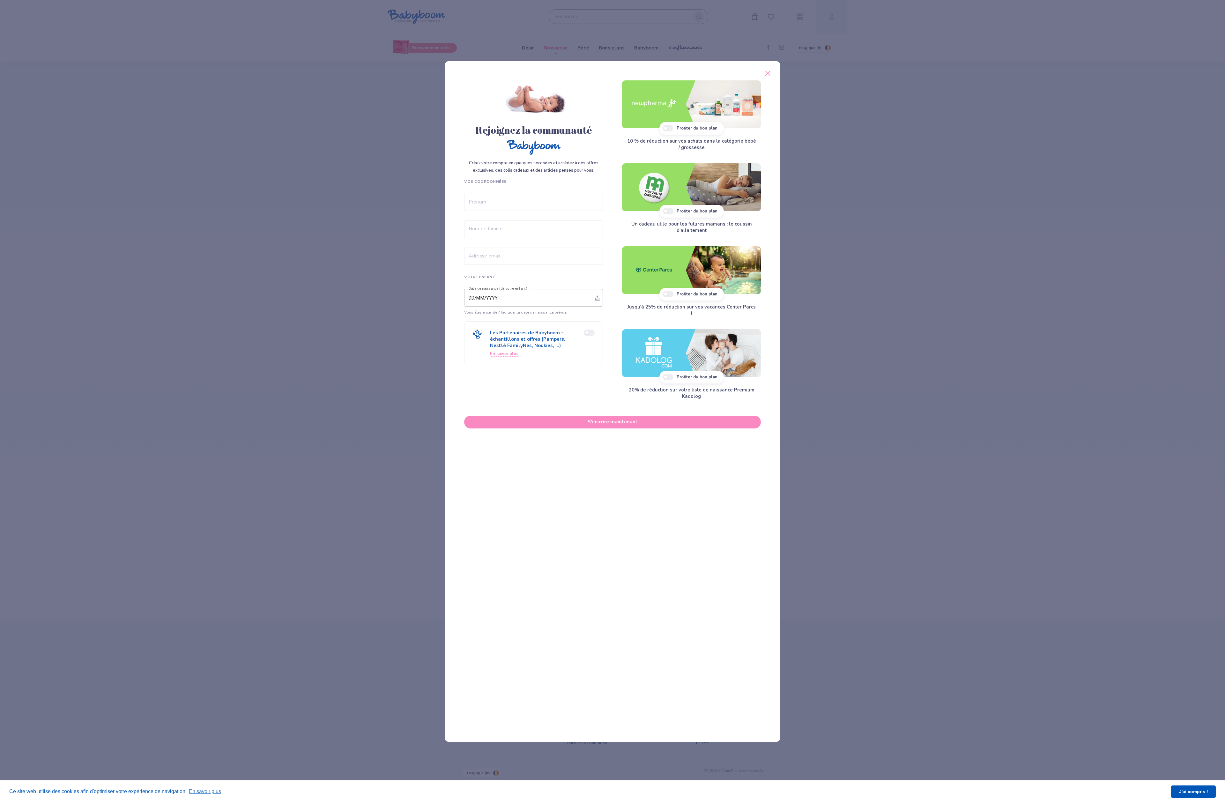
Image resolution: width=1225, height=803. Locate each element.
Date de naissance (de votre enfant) (498, 288)
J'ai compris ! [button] (1193, 791)
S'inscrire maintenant (613, 422)
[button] (533, 343)
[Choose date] (597, 298)
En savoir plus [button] (205, 791)
